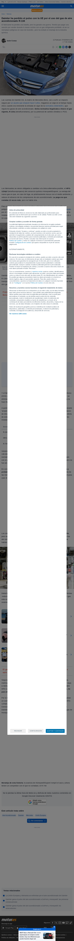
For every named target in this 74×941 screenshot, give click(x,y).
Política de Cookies (15, 240)
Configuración (36, 731)
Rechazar (18, 731)
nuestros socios (37, 271)
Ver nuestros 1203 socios (18, 313)
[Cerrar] (54, 927)
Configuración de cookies (23, 242)
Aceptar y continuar (55, 731)
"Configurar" (18, 283)
